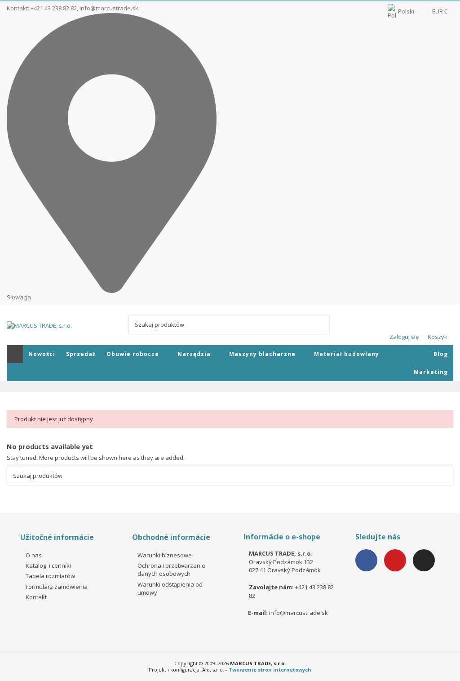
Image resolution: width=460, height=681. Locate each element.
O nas (34, 555)
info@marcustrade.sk (109, 8)
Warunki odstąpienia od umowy (170, 588)
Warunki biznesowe (164, 555)
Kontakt (36, 597)
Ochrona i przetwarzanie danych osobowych (171, 569)
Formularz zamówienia (57, 587)
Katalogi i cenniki (48, 565)
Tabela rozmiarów (50, 576)
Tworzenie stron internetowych (270, 669)
